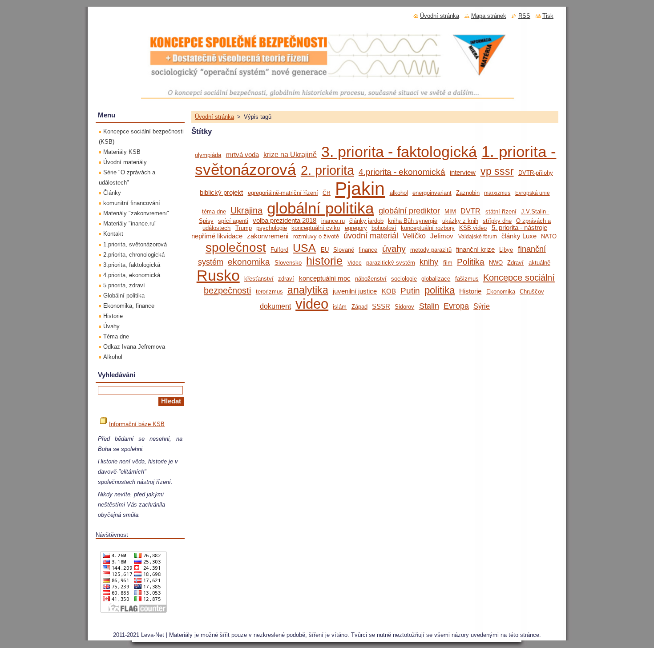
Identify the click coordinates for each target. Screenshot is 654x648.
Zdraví (515, 262)
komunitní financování (131, 203)
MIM (450, 211)
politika (439, 290)
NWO (496, 262)
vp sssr (497, 171)
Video (354, 263)
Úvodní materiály (125, 162)
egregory (356, 228)
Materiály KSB (122, 152)
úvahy (394, 249)
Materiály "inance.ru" (130, 223)
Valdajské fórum (477, 236)
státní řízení (501, 211)
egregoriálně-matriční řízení (283, 192)
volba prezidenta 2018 (284, 220)
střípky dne (497, 220)
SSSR (381, 306)
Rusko (218, 275)
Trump (243, 228)
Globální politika (124, 295)
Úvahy (111, 326)
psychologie (271, 228)
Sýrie (481, 306)
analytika (307, 290)
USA (304, 248)
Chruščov (532, 291)
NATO (549, 236)
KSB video (473, 228)
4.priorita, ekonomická (131, 275)
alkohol (399, 192)
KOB (389, 291)
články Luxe (519, 236)
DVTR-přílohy (535, 172)
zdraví (286, 278)
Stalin (429, 306)
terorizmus (269, 291)
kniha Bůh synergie (412, 220)
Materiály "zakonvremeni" (136, 213)
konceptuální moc (325, 278)
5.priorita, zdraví (124, 285)
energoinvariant (432, 192)
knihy (429, 262)
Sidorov (404, 306)
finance (368, 249)
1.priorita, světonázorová (135, 244)
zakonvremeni (267, 236)
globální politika (320, 208)
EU (325, 249)
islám (340, 306)
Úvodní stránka (214, 116)
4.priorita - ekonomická (402, 172)
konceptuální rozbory (428, 228)
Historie (470, 291)
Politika (470, 261)
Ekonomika (500, 291)
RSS (524, 15)
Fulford (279, 249)
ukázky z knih (460, 220)
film (447, 262)
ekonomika (249, 261)
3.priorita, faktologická (131, 265)
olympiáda (208, 155)
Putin (410, 290)
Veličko (414, 236)
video (311, 303)
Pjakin (360, 188)
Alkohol (112, 357)
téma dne (214, 211)
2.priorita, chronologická (134, 254)
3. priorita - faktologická (399, 152)
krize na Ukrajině (290, 154)
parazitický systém (390, 262)
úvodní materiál (370, 235)
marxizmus (497, 193)
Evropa (456, 306)
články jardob (366, 220)
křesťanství (259, 278)
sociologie (404, 278)
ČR (327, 193)
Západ (359, 306)
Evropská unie (532, 193)
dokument (275, 306)
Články (112, 192)
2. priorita (327, 170)
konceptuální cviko (315, 228)
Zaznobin (468, 192)
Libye (506, 249)
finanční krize (475, 249)
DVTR (470, 211)
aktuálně (539, 262)
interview (463, 172)
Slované (343, 249)
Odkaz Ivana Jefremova (134, 346)
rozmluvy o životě (316, 236)
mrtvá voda (242, 154)
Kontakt (113, 233)
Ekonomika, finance (128, 305)
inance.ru (333, 220)
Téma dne (116, 336)
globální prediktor (409, 210)
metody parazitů (431, 249)
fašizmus (467, 278)
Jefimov (441, 236)
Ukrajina (246, 210)
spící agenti (233, 220)
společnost (236, 247)
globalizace (435, 278)
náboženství (371, 278)
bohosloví (383, 228)
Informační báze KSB (137, 424)
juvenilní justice (355, 291)
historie (324, 261)
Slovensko (288, 262)
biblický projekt (221, 192)
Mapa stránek (488, 15)
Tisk (547, 15)
